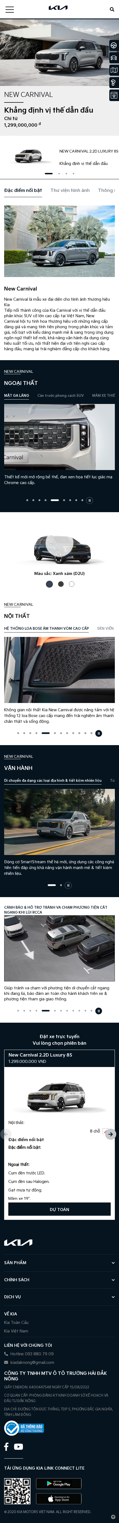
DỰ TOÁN (59, 1209)
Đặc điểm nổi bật (23, 190)
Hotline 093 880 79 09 (31, 1354)
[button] (49, 174)
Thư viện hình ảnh (70, 190)
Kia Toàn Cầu (16, 1322)
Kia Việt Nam (16, 1331)
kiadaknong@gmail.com (31, 1362)
